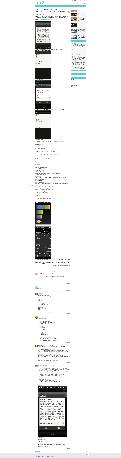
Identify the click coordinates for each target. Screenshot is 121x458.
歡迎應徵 (75, 85)
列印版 (37, 14)
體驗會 (66, 5)
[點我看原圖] (43, 34)
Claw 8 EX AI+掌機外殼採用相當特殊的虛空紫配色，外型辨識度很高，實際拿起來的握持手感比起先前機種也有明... (78, 58)
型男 (49, 5)
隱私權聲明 (45, 454)
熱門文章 (74, 11)
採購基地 (75, 0)
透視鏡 (84, 0)
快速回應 (63, 265)
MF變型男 (81, 0)
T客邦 (70, 0)
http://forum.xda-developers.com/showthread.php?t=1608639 (50, 279)
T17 (40, 2)
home (88, 454)
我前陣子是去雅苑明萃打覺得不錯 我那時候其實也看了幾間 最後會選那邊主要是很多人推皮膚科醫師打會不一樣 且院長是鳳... (78, 46)
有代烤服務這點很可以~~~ (78, 54)
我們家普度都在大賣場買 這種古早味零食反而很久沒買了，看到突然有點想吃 (78, 68)
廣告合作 (49, 454)
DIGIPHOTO (77, 0)
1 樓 (39, 273)
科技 (61, 5)
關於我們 (36, 454)
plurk (43, 14)
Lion (41, 273)
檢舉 (52, 273)
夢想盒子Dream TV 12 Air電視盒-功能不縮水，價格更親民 (81, 13)
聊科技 (38, 9)
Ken (40, 287)
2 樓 (39, 287)
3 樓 (39, 293)
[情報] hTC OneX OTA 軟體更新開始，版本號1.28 (50, 9)
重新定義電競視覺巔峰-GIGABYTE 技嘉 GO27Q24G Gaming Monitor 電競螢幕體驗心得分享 (81, 31)
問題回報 (52, 454)
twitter (40, 14)
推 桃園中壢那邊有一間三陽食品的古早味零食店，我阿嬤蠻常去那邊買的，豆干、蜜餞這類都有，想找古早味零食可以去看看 (78, 63)
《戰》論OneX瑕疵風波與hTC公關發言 (45, 19)
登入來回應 (37, 451)
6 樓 (39, 365)
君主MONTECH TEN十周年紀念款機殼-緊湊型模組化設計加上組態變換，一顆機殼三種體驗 (81, 25)
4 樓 (39, 317)
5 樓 (39, 345)
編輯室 (72, 5)
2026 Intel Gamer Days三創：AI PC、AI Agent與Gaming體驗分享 (81, 37)
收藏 (58, 265)
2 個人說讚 (54, 265)
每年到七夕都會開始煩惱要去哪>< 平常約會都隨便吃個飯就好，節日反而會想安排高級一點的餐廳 (78, 50)
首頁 (38, 5)
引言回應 (67, 265)
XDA (36, 142)
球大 (41, 293)
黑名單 (72, 86)
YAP (41, 345)
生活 (55, 5)
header (88, 452)
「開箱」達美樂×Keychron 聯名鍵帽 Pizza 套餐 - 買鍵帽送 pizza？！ (81, 19)
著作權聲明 (40, 454)
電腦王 (72, 0)
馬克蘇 (41, 365)
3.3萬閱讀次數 (31, 185)
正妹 (44, 5)
